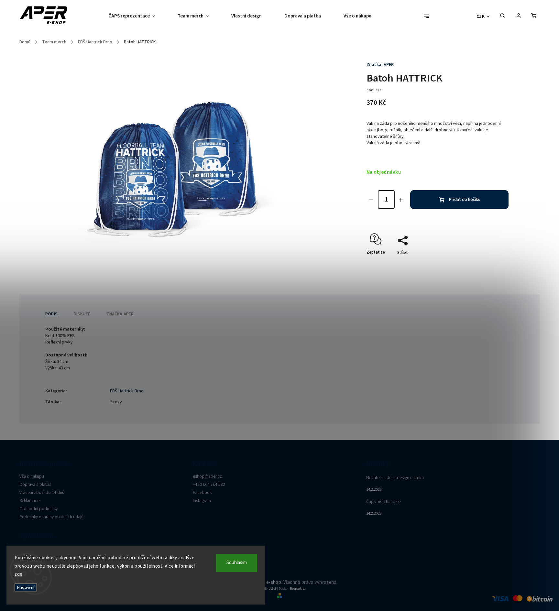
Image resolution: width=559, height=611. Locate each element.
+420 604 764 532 (209, 484)
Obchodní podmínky (38, 509)
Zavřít (488, 264)
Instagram (202, 500)
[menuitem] (137, 16)
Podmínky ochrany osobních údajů (51, 517)
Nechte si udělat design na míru (395, 478)
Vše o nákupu (31, 476)
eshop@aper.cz (207, 476)
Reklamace (29, 500)
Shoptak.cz (298, 588)
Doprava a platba (35, 484)
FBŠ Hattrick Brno (127, 391)
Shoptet (270, 588)
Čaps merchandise (383, 501)
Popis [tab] (51, 314)
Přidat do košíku (464, 199)
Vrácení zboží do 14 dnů (41, 492)
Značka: (380, 64)
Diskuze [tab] (82, 314)
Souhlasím (236, 562)
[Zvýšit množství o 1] (401, 200)
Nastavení (25, 587)
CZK (481, 16)
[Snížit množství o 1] (371, 200)
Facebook (202, 492)
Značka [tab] (120, 314)
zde (19, 574)
